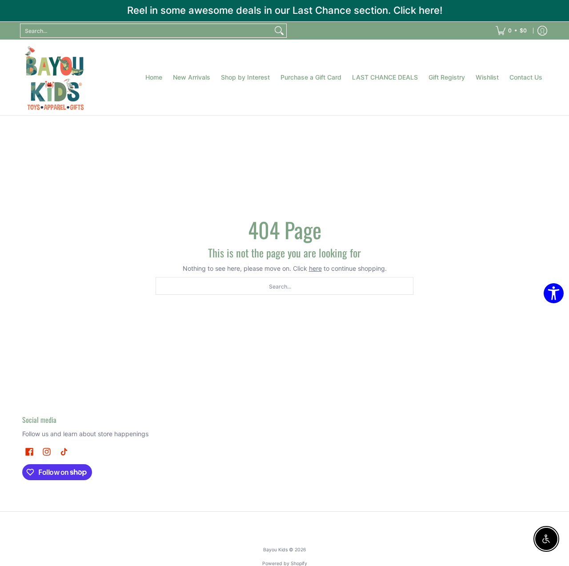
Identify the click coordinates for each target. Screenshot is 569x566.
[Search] (279, 30)
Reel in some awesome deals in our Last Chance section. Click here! (284, 10)
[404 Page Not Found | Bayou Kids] (55, 77)
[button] (29, 451)
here (315, 268)
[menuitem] (511, 31)
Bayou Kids (275, 550)
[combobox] (146, 30)
